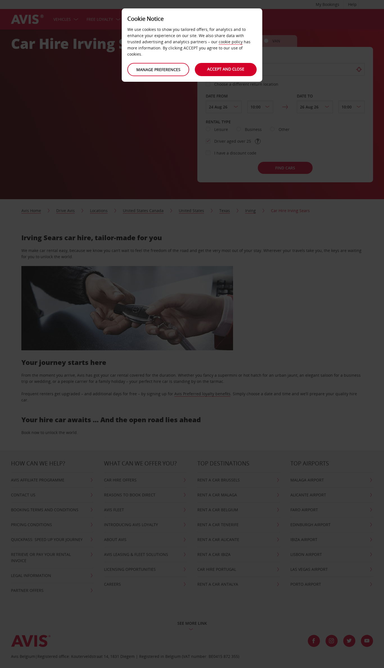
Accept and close (225, 69)
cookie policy (231, 41)
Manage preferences (158, 69)
